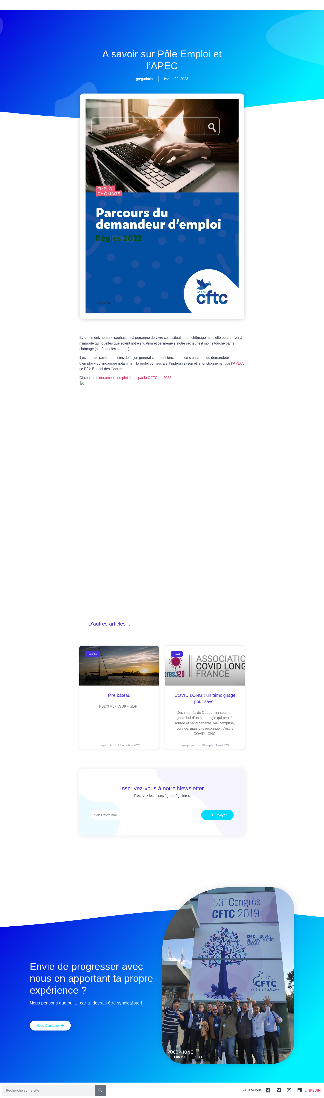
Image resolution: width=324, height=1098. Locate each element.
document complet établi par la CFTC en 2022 (135, 378)
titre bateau (119, 695)
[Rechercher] (100, 1090)
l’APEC (237, 363)
